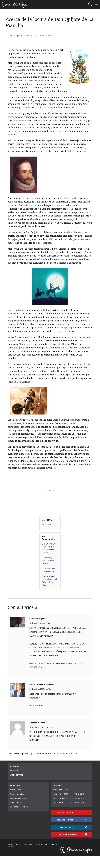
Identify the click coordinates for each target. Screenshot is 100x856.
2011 (55, 802)
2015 (66, 798)
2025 (61, 790)
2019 (77, 794)
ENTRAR (15, 771)
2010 (61, 802)
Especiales (46, 524)
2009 (66, 802)
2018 (82, 794)
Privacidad (38, 844)
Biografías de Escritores (19, 807)
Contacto (54, 844)
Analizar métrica (16, 790)
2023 (55, 794)
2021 (66, 794)
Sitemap (10, 844)
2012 (82, 798)
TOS (46, 844)
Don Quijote (32, 232)
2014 (71, 798)
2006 (82, 802)
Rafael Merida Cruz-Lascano (42, 684)
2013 (77, 798)
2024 (66, 790)
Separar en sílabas (17, 794)
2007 (77, 802)
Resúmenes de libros (18, 798)
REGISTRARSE (17, 775)
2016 (61, 798)
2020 (71, 794)
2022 (61, 794)
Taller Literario (15, 802)
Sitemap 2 (19, 844)
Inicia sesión (59, 753)
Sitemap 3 (28, 844)
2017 (55, 798)
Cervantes (13, 120)
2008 (71, 802)
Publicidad (11, 846)
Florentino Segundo (38, 618)
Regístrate (72, 753)
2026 (55, 790)
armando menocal (37, 723)
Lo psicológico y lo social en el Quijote (49, 560)
